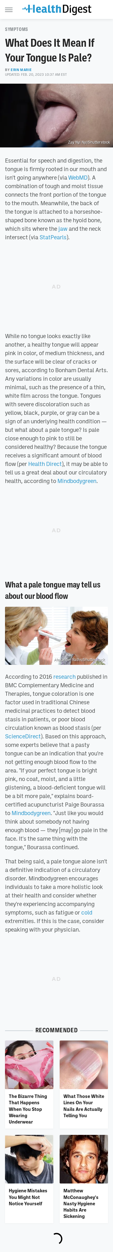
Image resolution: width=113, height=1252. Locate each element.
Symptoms (16, 29)
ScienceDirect (23, 736)
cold (86, 912)
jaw (62, 228)
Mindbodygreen (76, 480)
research (64, 676)
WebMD (78, 177)
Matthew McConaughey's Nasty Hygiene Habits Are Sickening (81, 1203)
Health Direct (45, 463)
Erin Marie (21, 70)
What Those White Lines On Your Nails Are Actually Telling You (83, 1105)
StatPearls (53, 237)
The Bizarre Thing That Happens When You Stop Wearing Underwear (28, 1109)
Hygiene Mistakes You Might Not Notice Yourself (28, 1197)
